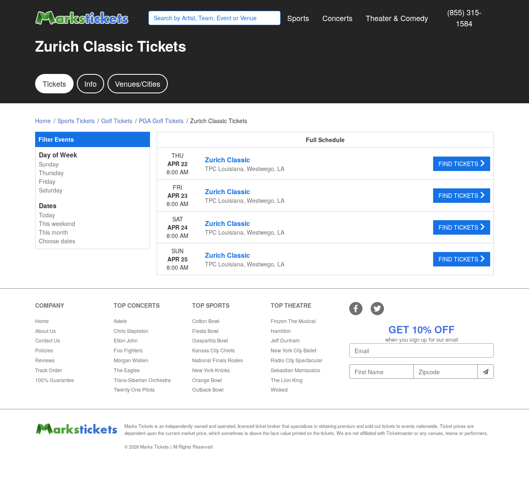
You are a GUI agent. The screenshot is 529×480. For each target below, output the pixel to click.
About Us (45, 330)
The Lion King (287, 379)
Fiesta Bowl (205, 330)
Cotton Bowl (205, 320)
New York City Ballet (293, 350)
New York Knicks (211, 369)
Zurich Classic (227, 159)
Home (42, 320)
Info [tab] (90, 83)
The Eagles (127, 369)
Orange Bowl (207, 379)
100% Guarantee (54, 379)
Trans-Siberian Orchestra (142, 379)
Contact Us (47, 340)
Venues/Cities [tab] (137, 83)
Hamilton (281, 330)
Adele (120, 320)
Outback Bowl (208, 389)
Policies (44, 350)
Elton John (126, 340)
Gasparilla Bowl (210, 340)
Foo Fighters (128, 350)
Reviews (45, 360)
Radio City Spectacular (296, 360)
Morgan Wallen (131, 360)
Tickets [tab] (54, 83)
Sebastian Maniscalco (295, 369)
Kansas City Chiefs (213, 350)
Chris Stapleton (131, 330)
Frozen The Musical (293, 320)
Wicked (279, 389)
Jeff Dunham (285, 340)
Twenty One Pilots (134, 389)
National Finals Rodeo (217, 360)
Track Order (48, 369)
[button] (298, 18)
